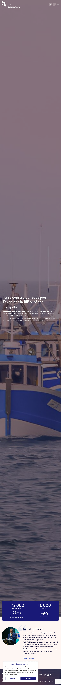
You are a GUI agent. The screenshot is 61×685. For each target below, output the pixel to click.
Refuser (12, 678)
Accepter (28, 678)
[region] (20, 671)
